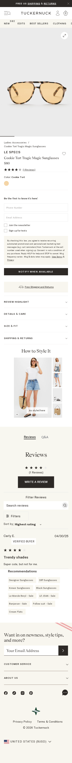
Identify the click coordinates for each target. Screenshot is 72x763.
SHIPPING (34, 3)
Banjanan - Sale (18, 603)
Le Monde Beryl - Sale (21, 595)
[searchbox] (32, 505)
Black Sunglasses (46, 587)
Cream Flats (16, 611)
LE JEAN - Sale (47, 595)
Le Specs (12, 152)
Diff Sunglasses (48, 580)
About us (11, 677)
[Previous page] (59, 351)
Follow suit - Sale (42, 603)
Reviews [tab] (30, 437)
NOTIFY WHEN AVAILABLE (36, 271)
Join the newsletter (19, 225)
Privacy (10, 260)
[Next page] (64, 351)
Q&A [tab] (44, 437)
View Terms (57, 256)
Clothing (59, 23)
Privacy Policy (22, 721)
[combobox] (36, 524)
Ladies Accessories (15, 142)
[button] (66, 152)
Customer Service (17, 663)
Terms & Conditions (50, 721)
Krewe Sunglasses (19, 587)
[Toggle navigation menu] (7, 13)
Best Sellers (39, 23)
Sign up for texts (18, 230)
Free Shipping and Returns (39, 286)
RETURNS (50, 3)
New (7, 23)
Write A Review (36, 482)
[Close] (68, 3)
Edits (21, 23)
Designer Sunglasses (21, 580)
